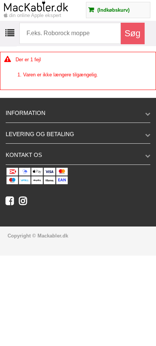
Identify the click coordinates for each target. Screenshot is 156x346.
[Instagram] (25, 202)
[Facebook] (12, 202)
